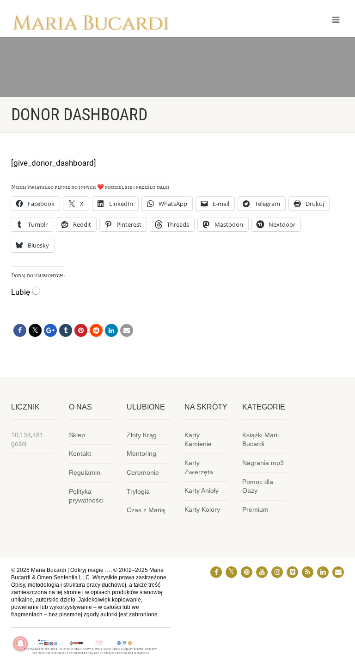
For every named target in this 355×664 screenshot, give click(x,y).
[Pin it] (80, 330)
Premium (255, 509)
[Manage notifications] (20, 643)
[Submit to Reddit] (96, 330)
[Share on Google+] (50, 330)
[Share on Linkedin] (111, 330)
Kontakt (80, 453)
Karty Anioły (201, 490)
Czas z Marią (146, 510)
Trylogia (138, 491)
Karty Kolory (202, 509)
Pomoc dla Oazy (257, 486)
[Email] (126, 330)
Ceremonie (143, 472)
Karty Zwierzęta (198, 467)
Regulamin (84, 472)
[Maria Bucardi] (91, 25)
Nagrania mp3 (263, 462)
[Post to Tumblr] (65, 330)
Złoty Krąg (142, 435)
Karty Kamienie (198, 439)
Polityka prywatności (86, 496)
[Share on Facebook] (19, 330)
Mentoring (141, 453)
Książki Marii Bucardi (260, 439)
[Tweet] (35, 330)
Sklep (77, 435)
